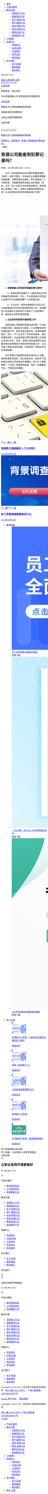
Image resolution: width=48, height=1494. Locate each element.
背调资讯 (16, 45)
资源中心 (10, 42)
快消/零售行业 (18, 26)
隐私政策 (23, 1399)
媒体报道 (16, 67)
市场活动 (16, 54)
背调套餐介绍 (12, 1192)
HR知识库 (16, 48)
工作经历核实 (12, 1189)
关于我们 (10, 61)
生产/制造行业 (18, 20)
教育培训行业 (18, 32)
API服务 (10, 39)
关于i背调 (16, 64)
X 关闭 (4, 1419)
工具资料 (16, 51)
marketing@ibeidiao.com (14, 1175)
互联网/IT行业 (18, 13)
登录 (3, 80)
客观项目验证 (12, 1186)
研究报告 (16, 58)
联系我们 (16, 70)
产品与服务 (11, 7)
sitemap (4, 1399)
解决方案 (10, 10)
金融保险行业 (18, 16)
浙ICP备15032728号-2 (15, 1390)
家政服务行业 (18, 35)
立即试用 (10, 80)
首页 (8, 4)
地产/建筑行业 (18, 23)
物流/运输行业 (18, 29)
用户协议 (12, 1399)
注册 (17, 80)
